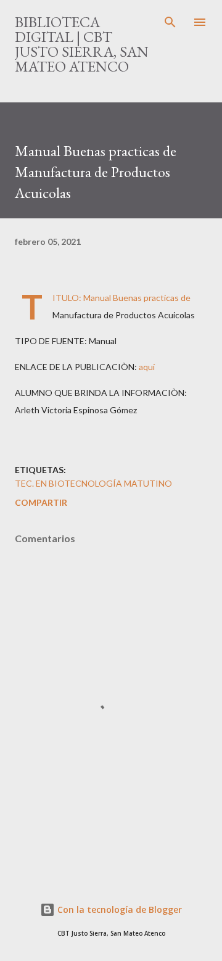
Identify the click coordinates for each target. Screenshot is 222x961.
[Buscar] (170, 22)
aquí (147, 366)
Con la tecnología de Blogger (118, 909)
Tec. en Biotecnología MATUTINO (93, 483)
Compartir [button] (41, 502)
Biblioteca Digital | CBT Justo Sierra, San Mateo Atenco (82, 44)
